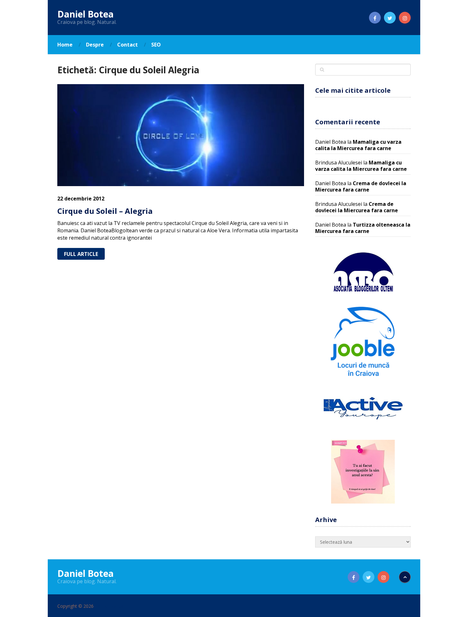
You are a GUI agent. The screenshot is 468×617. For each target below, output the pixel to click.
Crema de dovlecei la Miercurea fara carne (360, 186)
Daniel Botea (85, 14)
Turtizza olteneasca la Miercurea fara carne (362, 228)
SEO (156, 44)
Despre (95, 44)
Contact (127, 44)
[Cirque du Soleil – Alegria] (180, 135)
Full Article (81, 254)
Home (65, 44)
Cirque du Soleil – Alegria (104, 211)
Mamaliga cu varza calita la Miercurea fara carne (358, 145)
